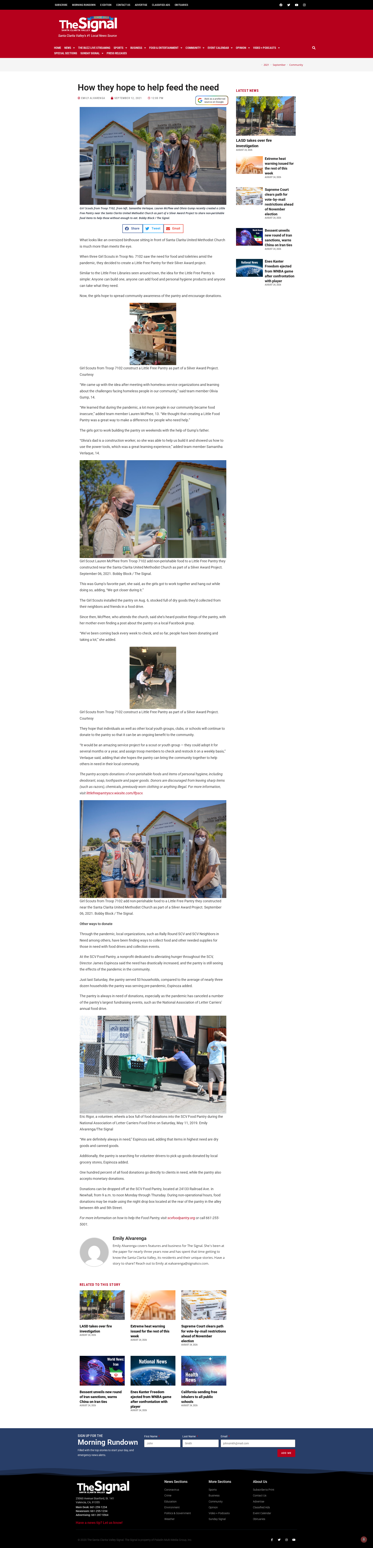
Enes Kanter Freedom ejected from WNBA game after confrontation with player (279, 271)
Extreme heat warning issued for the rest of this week (150, 1331)
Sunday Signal (90, 53)
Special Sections (65, 53)
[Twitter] (289, 5)
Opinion (241, 48)
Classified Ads (161, 4)
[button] (314, 48)
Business (136, 48)
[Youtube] (296, 5)
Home (57, 48)
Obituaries (181, 4)
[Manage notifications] (364, 1539)
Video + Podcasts (264, 48)
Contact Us (123, 4)
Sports (118, 48)
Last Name (189, 1436)
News (67, 48)
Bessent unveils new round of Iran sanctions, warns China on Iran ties (101, 1397)
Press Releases (117, 53)
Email (224, 1436)
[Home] (259, 65)
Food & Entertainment (164, 48)
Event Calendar (218, 48)
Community (193, 48)
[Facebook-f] (271, 1539)
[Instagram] (304, 5)
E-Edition (106, 4)
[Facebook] (281, 5)
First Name (151, 1436)
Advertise (141, 4)
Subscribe (61, 4)
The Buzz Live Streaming (94, 48)
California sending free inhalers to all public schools (199, 1397)
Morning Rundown (84, 4)
